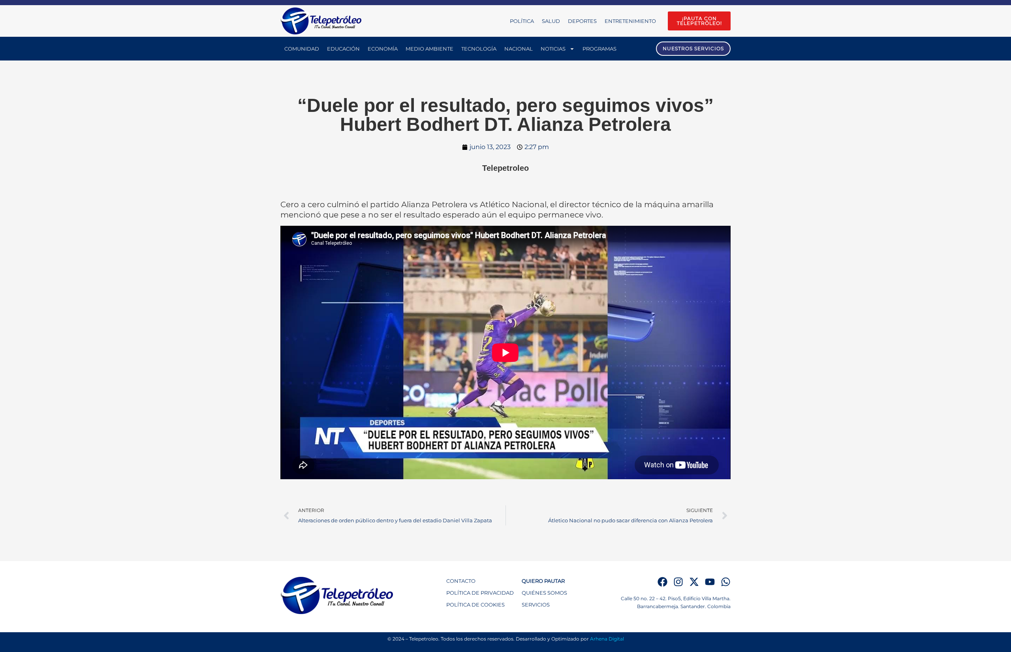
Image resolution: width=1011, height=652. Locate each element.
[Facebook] (662, 582)
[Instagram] (678, 582)
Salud (551, 21)
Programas (599, 48)
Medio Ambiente (429, 48)
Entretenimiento (630, 21)
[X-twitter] (694, 582)
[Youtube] (710, 582)
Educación (343, 48)
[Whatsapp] (726, 582)
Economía (383, 48)
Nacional (518, 48)
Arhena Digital (607, 639)
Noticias (553, 48)
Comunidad (301, 48)
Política (522, 21)
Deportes (582, 21)
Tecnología (478, 48)
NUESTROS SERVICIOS (693, 48)
